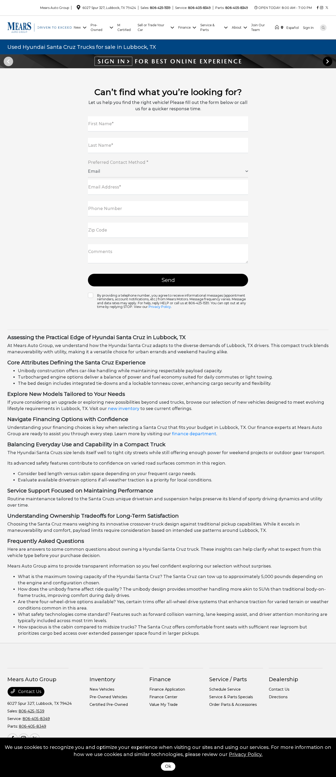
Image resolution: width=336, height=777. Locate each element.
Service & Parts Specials (231, 697)
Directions (278, 697)
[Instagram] (321, 8)
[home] (278, 27)
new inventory (123, 408)
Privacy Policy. (245, 754)
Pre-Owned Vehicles (108, 697)
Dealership (283, 679)
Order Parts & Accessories (233, 704)
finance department (194, 433)
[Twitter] (327, 8)
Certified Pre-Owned (109, 704)
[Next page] (328, 61)
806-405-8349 (199, 8)
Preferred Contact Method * (118, 162)
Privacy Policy (160, 307)
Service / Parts (228, 679)
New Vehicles (102, 689)
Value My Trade (163, 704)
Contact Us (29, 691)
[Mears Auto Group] (39, 27)
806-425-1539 (160, 8)
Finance (160, 679)
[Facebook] (317, 8)
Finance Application (167, 689)
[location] (78, 8)
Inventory (102, 679)
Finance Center (163, 697)
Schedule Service (225, 689)
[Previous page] (8, 61)
